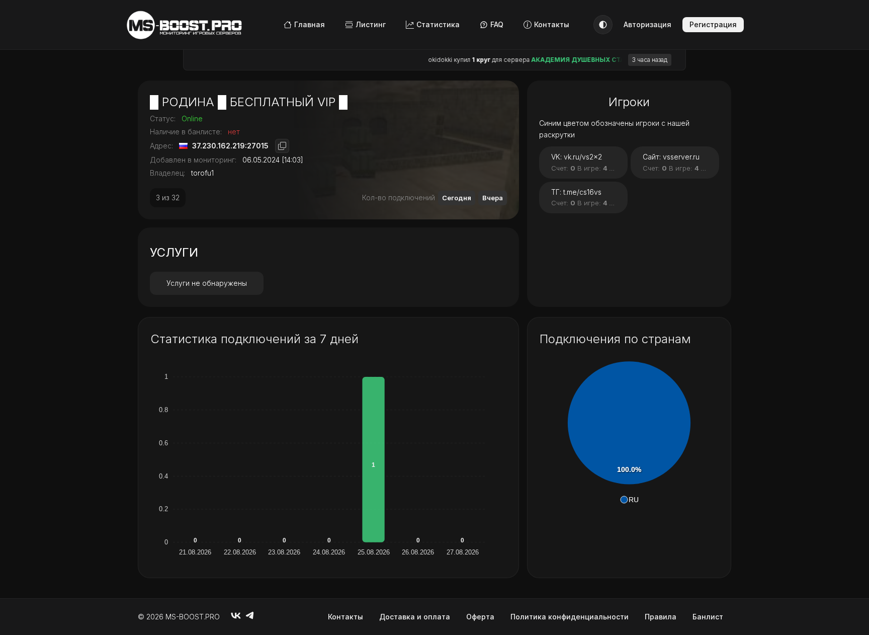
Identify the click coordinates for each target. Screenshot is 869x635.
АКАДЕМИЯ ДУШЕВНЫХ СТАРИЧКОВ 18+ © (585, 59)
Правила (660, 616)
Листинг (371, 24)
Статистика (438, 24)
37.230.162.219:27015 (230, 145)
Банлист (707, 616)
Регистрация (713, 24)
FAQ (496, 24)
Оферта (480, 616)
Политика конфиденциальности (569, 616)
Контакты (551, 24)
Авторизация (647, 24)
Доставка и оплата (414, 616)
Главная (309, 24)
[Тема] (603, 24)
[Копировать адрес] (282, 146)
